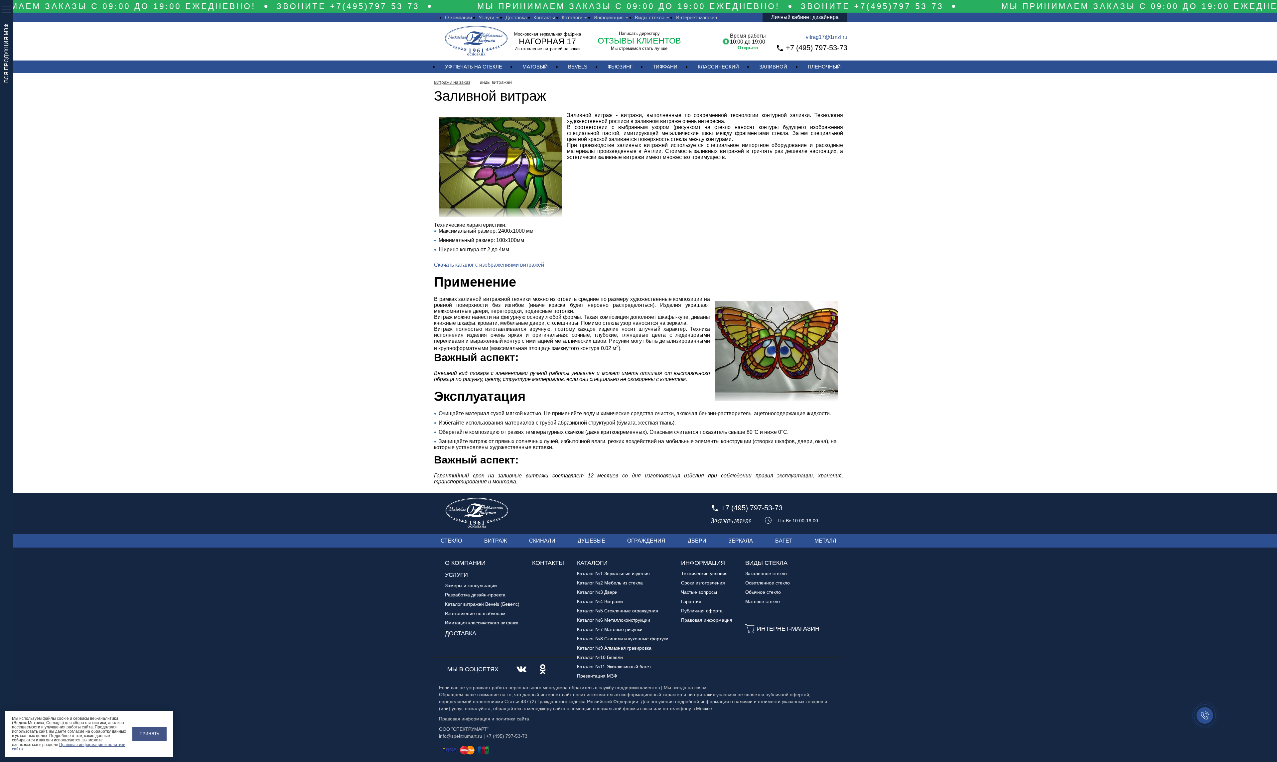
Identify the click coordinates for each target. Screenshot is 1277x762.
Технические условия (704, 573)
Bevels (577, 66)
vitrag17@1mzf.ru (826, 37)
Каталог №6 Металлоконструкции (613, 620)
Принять (149, 733)
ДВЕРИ (697, 541)
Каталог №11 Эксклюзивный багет (614, 666)
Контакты (544, 17)
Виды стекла (649, 17)
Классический (718, 66)
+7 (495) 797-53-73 (816, 48)
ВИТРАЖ (495, 541)
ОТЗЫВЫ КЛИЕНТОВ (639, 40)
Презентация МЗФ (597, 676)
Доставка (516, 17)
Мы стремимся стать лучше (639, 48)
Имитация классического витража (481, 622)
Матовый (535, 66)
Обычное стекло (763, 592)
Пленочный (824, 66)
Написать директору (639, 33)
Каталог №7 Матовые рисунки (609, 629)
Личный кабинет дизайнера (805, 17)
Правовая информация (706, 620)
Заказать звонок (731, 521)
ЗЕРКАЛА (740, 541)
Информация (609, 17)
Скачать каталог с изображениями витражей (489, 265)
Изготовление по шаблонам (475, 613)
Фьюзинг (620, 66)
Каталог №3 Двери (597, 592)
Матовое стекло (762, 601)
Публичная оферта (702, 610)
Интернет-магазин (696, 17)
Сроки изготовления (703, 582)
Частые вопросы (699, 592)
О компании (458, 17)
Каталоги (572, 17)
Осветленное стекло (767, 582)
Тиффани (665, 66)
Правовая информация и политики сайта (68, 746)
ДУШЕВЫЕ (591, 541)
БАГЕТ (783, 541)
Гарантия (691, 601)
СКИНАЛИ (542, 541)
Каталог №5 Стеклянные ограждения (617, 610)
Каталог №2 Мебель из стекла (610, 582)
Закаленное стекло (766, 573)
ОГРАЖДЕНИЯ (646, 541)
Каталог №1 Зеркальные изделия (613, 573)
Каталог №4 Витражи (600, 601)
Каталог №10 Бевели (600, 657)
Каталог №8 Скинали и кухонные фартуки (622, 638)
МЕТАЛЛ (825, 541)
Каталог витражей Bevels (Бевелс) (482, 604)
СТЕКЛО (451, 541)
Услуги (486, 17)
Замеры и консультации (471, 585)
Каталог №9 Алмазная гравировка (614, 648)
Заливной (773, 66)
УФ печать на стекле (473, 66)
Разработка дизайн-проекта (475, 594)
